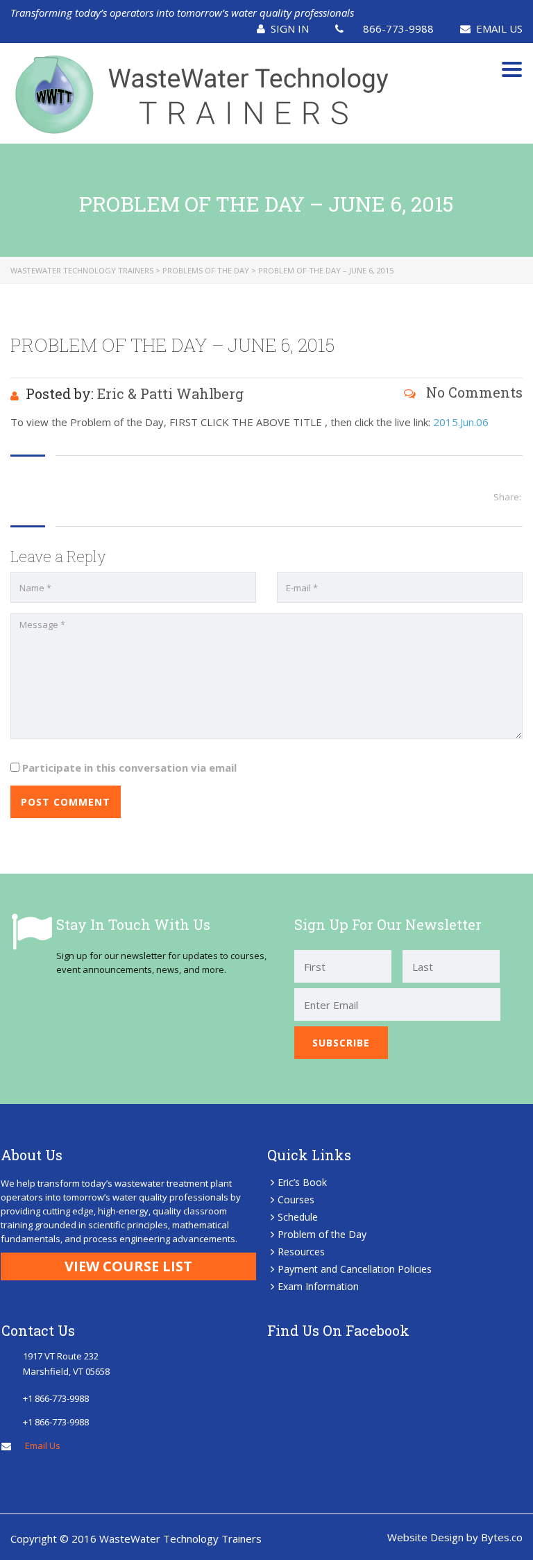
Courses (296, 1199)
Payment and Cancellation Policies (355, 1268)
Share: (507, 497)
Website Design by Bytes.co (455, 1537)
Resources (301, 1251)
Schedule (298, 1216)
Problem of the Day (322, 1234)
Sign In (290, 28)
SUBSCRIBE (341, 1042)
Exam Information (318, 1286)
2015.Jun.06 (461, 422)
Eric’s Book (302, 1182)
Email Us (499, 28)
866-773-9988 (398, 28)
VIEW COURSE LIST (128, 1266)
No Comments (473, 392)
